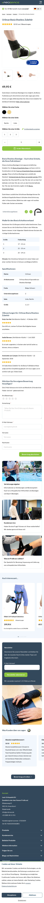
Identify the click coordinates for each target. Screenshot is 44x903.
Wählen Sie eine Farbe (10, 107)
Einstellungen (22, 900)
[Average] (9, 398)
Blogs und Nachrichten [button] (10, 856)
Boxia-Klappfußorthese (21, 168)
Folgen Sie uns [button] (7, 850)
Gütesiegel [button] (6, 861)
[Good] (12, 398)
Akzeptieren (11, 895)
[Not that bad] (6, 398)
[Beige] (9, 112)
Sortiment (9, 14)
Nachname (5, 442)
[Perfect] (15, 398)
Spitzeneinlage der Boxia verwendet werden (23, 177)
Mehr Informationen (23, 102)
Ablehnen (32, 895)
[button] (4, 608)
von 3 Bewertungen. (22, 24)
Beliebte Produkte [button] (8, 840)
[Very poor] (3, 398)
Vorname (5, 433)
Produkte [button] (5, 830)
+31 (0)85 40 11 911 (8, 815)
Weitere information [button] (9, 845)
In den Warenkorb (23, 148)
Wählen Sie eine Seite (10, 118)
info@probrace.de (8, 812)
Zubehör (15, 14)
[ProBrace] (10, 2)
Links (15, 123)
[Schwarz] (4, 112)
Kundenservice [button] (7, 835)
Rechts (6, 123)
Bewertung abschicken (30, 454)
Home (3, 14)
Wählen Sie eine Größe (21, 129)
